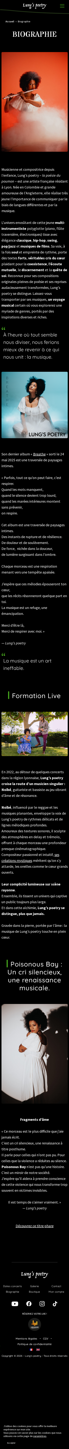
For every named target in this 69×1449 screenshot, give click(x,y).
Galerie (34, 1286)
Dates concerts (12, 1286)
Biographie (12, 1291)
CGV (45, 1338)
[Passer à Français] (31, 1349)
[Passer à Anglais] (7, 5)
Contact (56, 1286)
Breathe (39, 454)
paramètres (39, 1436)
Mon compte (56, 1291)
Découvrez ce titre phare (35, 1225)
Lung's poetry (34, 6)
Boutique (34, 1291)
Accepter (11, 1442)
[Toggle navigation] (62, 6)
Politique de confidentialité (34, 1344)
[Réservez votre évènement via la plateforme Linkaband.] (34, 1324)
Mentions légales (26, 1338)
